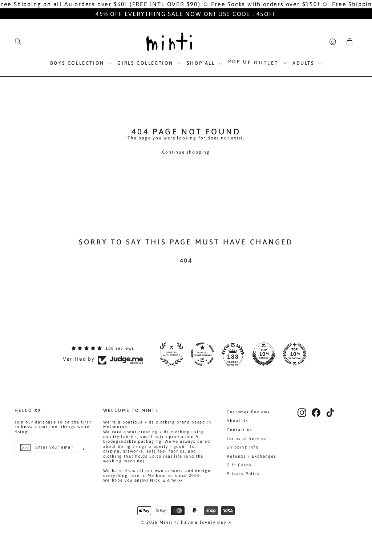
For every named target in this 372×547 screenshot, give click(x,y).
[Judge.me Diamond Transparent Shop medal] (202, 354)
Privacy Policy (243, 473)
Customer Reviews (248, 412)
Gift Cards (239, 465)
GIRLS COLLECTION (146, 63)
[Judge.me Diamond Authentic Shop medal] (171, 354)
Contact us (239, 430)
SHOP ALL (202, 63)
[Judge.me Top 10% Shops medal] (263, 354)
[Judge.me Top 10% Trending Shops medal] (294, 354)
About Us (237, 420)
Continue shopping (186, 152)
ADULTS (304, 63)
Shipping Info (242, 447)
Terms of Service (246, 438)
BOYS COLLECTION (78, 63)
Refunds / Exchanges (251, 456)
